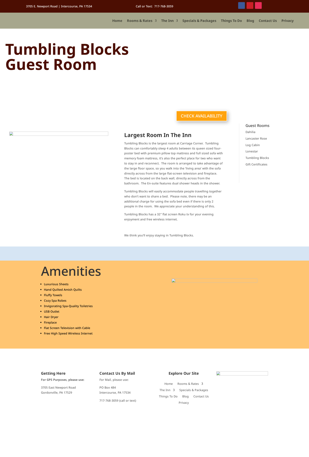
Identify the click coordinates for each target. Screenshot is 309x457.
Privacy (287, 20)
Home (117, 20)
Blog (250, 20)
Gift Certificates (256, 164)
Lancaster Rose (256, 138)
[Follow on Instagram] (258, 5)
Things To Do (231, 20)
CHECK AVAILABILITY (201, 116)
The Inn (167, 20)
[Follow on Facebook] (241, 5)
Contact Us (268, 20)
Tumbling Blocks (257, 158)
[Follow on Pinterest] (250, 5)
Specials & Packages (199, 20)
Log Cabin (253, 145)
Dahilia (250, 132)
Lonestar (252, 151)
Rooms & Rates (139, 20)
